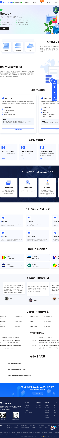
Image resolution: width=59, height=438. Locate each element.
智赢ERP (8, 429)
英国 (54, 408)
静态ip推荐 (3, 326)
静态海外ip (48, 326)
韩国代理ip (3, 321)
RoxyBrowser (24, 425)
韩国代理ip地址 (19, 321)
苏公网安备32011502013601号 (50, 436)
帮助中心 (48, 2)
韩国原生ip (18, 319)
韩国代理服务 (48, 321)
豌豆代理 (33, 427)
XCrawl (40, 427)
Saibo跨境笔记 (42, 425)
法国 (54, 410)
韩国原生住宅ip (19, 316)
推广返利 (55, 2)
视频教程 (47, 410)
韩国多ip (47, 319)
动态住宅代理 (38, 405)
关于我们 (47, 415)
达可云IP (46, 427)
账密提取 (27, 408)
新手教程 (47, 408)
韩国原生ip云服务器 (34, 316)
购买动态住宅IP (18, 130)
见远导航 (8, 427)
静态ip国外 (33, 324)
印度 (54, 415)
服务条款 (47, 417)
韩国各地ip (33, 319)
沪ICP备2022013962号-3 (38, 436)
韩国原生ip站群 (4, 319)
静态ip (2, 324)
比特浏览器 (16, 425)
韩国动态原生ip (4, 316)
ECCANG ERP (33, 425)
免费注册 (38, 393)
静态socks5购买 (49, 324)
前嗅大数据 (50, 425)
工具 (41, 2)
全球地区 (27, 410)
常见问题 (47, 412)
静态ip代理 (18, 326)
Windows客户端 (28, 412)
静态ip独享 (18, 324)
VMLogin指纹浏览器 (25, 427)
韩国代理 (32, 321)
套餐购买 (27, 2)
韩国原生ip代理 (49, 316)
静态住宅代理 (38, 408)
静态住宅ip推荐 (34, 326)
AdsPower (9, 425)
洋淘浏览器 (15, 427)
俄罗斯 (55, 412)
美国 (54, 405)
